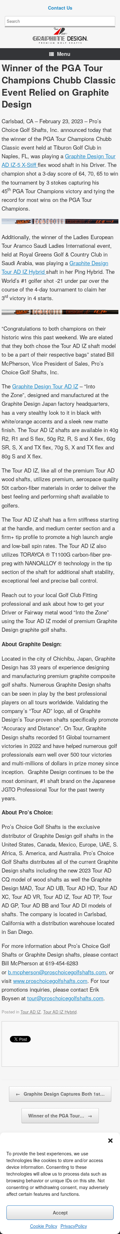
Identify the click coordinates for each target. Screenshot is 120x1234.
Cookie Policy (43, 1226)
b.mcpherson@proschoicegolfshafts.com (57, 972)
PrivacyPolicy (73, 1226)
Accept (60, 1212)
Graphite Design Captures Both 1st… (60, 1094)
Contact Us (60, 7)
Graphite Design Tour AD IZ (45, 386)
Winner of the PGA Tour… (60, 1115)
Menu (63, 53)
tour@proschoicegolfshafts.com (65, 998)
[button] (110, 1140)
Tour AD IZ (30, 1012)
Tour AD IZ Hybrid (59, 1012)
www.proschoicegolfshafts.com (50, 981)
